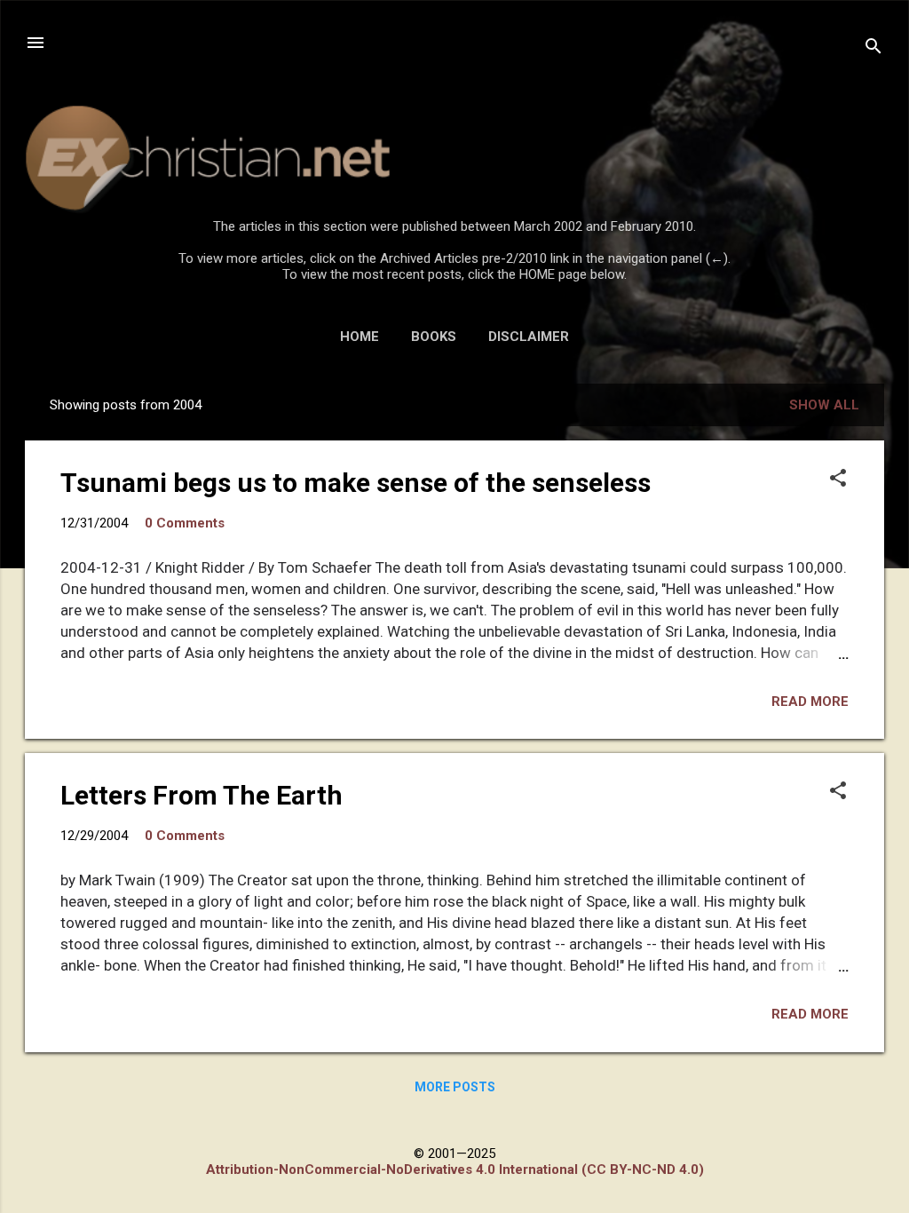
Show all (824, 405)
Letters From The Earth (201, 795)
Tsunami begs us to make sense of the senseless (355, 482)
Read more (810, 702)
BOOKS (433, 337)
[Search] (873, 48)
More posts (455, 1087)
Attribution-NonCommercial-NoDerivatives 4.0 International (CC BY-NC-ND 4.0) (455, 1169)
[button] (838, 479)
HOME (359, 337)
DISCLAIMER (528, 337)
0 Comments (185, 523)
